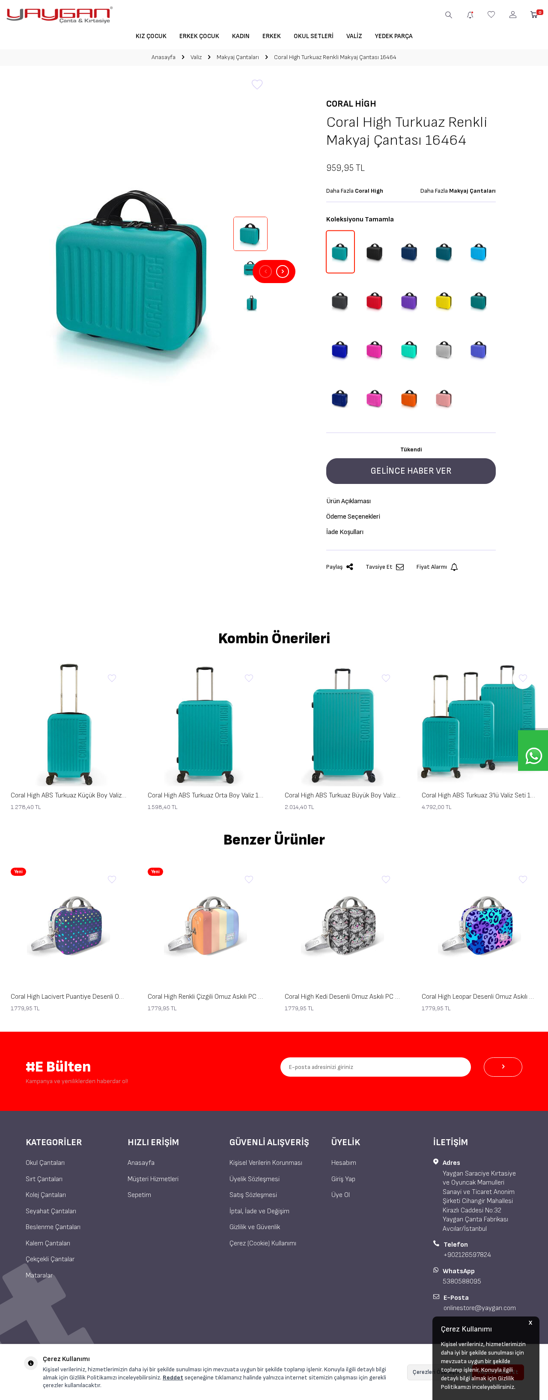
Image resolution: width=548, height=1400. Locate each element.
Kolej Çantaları (46, 1195)
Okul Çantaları (45, 1163)
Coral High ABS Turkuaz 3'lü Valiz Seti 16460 (479, 795)
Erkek (271, 36)
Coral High (351, 104)
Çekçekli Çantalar (50, 1259)
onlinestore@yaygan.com (480, 1308)
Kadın (241, 36)
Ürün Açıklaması (348, 501)
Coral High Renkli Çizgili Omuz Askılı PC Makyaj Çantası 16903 (205, 997)
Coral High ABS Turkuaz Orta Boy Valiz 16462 (205, 795)
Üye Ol (340, 1195)
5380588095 (462, 1282)
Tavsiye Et (379, 566)
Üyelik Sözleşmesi (254, 1179)
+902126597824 (467, 1255)
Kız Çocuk (151, 36)
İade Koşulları (344, 532)
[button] (265, 271)
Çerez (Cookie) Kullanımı (262, 1243)
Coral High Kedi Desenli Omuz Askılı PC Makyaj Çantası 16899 (342, 997)
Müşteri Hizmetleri (153, 1179)
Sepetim (139, 1195)
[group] (137, 271)
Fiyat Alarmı (432, 566)
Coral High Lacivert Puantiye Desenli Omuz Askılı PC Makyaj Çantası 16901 (68, 997)
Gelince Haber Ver (411, 471)
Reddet (173, 1377)
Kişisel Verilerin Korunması (265, 1163)
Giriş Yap (343, 1179)
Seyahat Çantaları (51, 1211)
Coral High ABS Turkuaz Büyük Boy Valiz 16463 (342, 795)
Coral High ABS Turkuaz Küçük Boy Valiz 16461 (68, 795)
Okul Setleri (314, 36)
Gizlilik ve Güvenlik (254, 1227)
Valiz (354, 36)
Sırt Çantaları (44, 1179)
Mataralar (39, 1276)
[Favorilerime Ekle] (111, 679)
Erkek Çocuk (199, 36)
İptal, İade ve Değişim (259, 1211)
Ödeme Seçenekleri (353, 517)
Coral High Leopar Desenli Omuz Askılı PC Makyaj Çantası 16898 (479, 997)
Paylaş (334, 566)
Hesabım (343, 1163)
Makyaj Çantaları (238, 57)
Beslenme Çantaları (53, 1227)
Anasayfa (164, 57)
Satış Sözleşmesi (253, 1195)
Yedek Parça (394, 36)
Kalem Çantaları (48, 1243)
